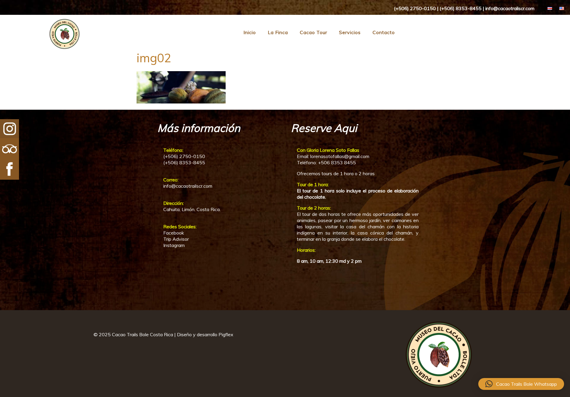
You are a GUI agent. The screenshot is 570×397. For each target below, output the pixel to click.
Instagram (174, 245)
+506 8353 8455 (337, 162)
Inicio (249, 32)
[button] (521, 384)
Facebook (173, 233)
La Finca (278, 32)
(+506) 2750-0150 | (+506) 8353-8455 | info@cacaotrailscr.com (464, 8)
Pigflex (225, 334)
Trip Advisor (176, 239)
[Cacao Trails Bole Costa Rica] (41, 48)
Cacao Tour (313, 32)
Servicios (350, 32)
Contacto (384, 32)
